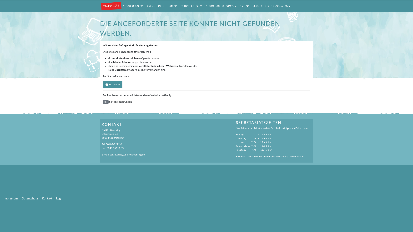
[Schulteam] (141, 6)
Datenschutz (30, 198)
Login (59, 198)
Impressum (11, 198)
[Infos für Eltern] (175, 6)
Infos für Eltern (160, 6)
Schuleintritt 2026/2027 (272, 6)
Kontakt (47, 198)
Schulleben (189, 6)
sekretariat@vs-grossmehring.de (127, 154)
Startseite (111, 6)
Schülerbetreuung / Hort (225, 6)
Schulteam (131, 6)
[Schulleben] (200, 6)
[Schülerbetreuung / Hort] (247, 6)
